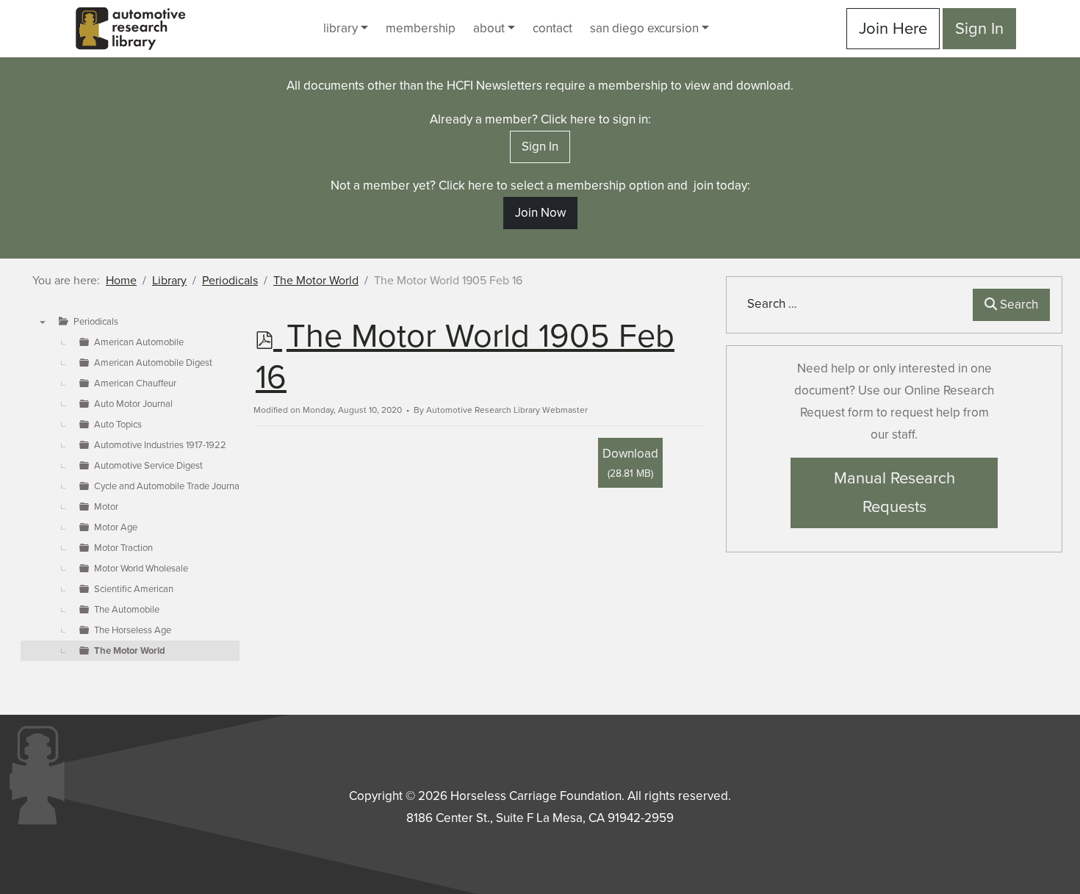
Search (1017, 304)
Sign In (979, 28)
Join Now (540, 212)
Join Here (893, 28)
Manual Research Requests (894, 492)
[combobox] (852, 304)
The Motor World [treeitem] (129, 651)
